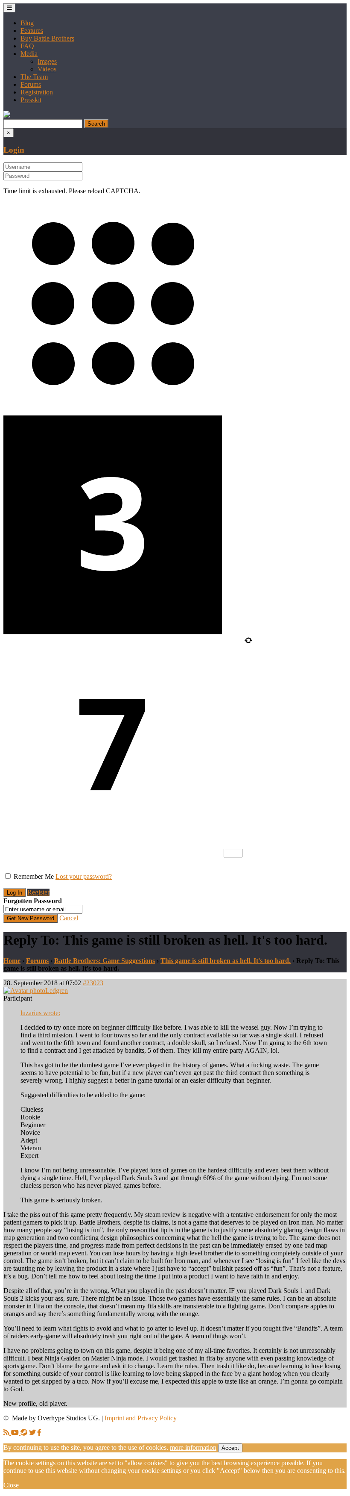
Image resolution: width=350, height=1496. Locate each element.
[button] (6, 115)
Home (11, 960)
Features (31, 30)
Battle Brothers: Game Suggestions (104, 960)
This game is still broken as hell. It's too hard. (225, 960)
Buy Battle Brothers (47, 38)
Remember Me (34, 876)
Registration (36, 92)
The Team (34, 76)
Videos (47, 69)
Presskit (30, 99)
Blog (27, 23)
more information (193, 1447)
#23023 (93, 983)
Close (11, 1485)
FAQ (27, 46)
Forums (30, 84)
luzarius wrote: (40, 1012)
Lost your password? (83, 876)
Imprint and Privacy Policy (141, 1418)
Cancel (68, 918)
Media (29, 53)
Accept (230, 1448)
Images (47, 61)
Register (38, 892)
